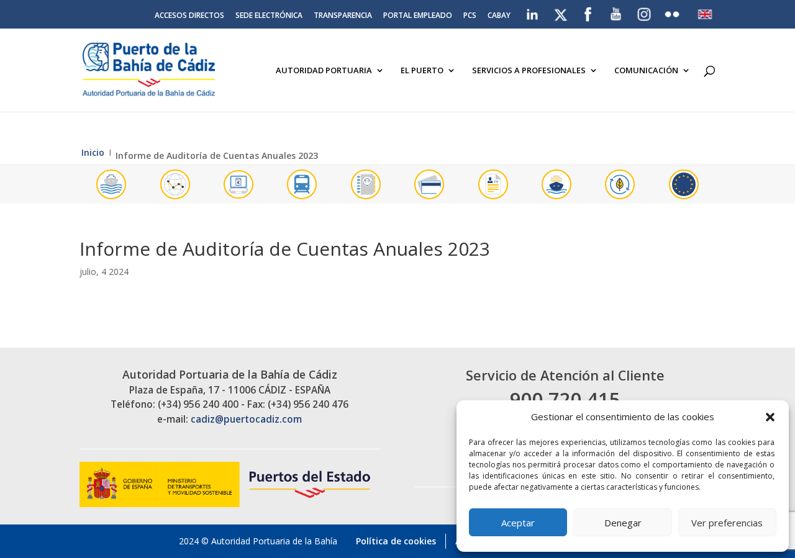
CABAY (499, 16)
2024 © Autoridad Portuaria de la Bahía (258, 541)
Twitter (561, 12)
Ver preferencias (727, 522)
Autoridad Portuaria (324, 71)
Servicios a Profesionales (529, 71)
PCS (469, 16)
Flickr (674, 12)
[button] (770, 417)
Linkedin (533, 12)
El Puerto (422, 71)
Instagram (645, 14)
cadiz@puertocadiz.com (246, 419)
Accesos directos (189, 16)
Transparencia (343, 16)
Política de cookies (396, 541)
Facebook (588, 12)
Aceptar (518, 522)
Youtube (616, 12)
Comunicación (646, 71)
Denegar (623, 522)
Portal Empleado (417, 16)
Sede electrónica (268, 16)
